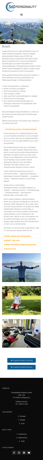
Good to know (11, 249)
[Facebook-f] (14, 453)
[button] (21, 14)
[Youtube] (29, 453)
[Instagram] (19, 453)
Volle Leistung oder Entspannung (18, 236)
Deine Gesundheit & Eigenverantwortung (21, 245)
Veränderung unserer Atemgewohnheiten (21, 129)
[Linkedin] (24, 453)
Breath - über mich (13, 240)
